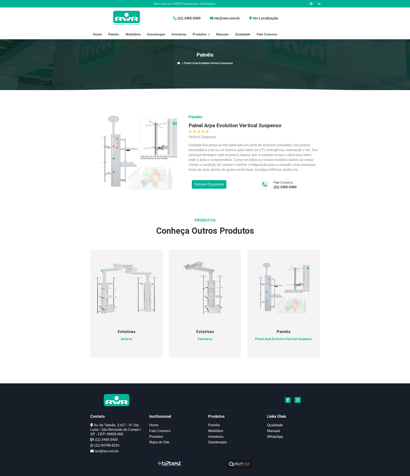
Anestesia (178, 34)
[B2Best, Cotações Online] (169, 464)
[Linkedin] (319, 3)
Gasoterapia (156, 34)
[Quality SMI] (239, 464)
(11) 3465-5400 (189, 18)
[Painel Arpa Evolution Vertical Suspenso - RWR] (126, 18)
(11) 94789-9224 (106, 445)
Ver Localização (265, 18)
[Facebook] (311, 3)
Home (97, 34)
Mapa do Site (159, 442)
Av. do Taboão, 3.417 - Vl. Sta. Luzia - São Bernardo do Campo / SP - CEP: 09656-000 (115, 429)
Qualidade (242, 34)
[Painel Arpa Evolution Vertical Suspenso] (136, 152)
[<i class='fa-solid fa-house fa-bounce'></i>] (179, 63)
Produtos (200, 34)
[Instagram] (298, 400)
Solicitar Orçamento (209, 184)
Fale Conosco (267, 34)
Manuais (222, 34)
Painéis (113, 34)
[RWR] (116, 400)
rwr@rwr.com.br (227, 18)
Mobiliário (133, 34)
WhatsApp (275, 436)
